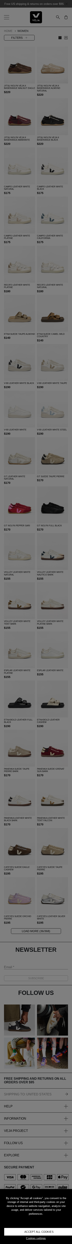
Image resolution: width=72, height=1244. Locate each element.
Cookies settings (36, 1238)
